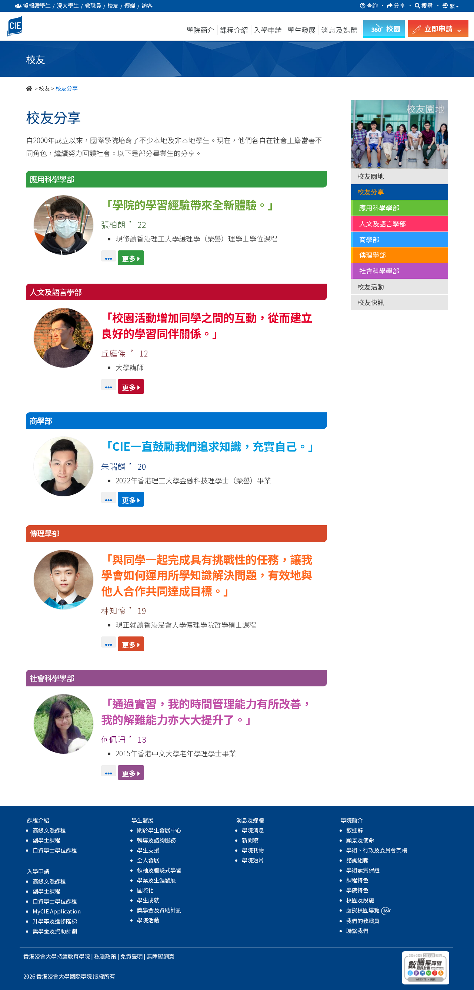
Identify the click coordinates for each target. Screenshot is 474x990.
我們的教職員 (363, 921)
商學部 (369, 239)
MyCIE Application (57, 911)
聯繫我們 (357, 931)
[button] (109, 258)
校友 (44, 88)
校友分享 (370, 191)
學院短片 (253, 860)
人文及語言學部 (382, 223)
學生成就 (148, 900)
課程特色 (357, 880)
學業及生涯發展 (156, 880)
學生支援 (148, 850)
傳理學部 (372, 255)
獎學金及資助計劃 (55, 931)
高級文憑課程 (49, 830)
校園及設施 (360, 900)
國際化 (145, 890)
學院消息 (253, 830)
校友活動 (370, 286)
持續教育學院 (73, 956)
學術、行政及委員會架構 (376, 850)
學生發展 (301, 30)
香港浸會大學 (40, 956)
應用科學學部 (379, 207)
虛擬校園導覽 (363, 910)
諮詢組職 (357, 860)
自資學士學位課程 (55, 850)
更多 (129, 258)
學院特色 (357, 890)
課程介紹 (235, 30)
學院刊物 (253, 850)
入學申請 (268, 30)
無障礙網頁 (160, 956)
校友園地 (370, 176)
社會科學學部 (379, 271)
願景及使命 (360, 840)
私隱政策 (105, 956)
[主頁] (29, 88)
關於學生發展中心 (159, 830)
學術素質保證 (363, 870)
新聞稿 (250, 840)
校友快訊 (370, 302)
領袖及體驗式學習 (159, 870)
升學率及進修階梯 (55, 921)
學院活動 (148, 920)
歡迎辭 (354, 830)
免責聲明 (131, 956)
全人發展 (148, 860)
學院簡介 (200, 30)
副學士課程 (46, 840)
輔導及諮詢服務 (156, 840)
